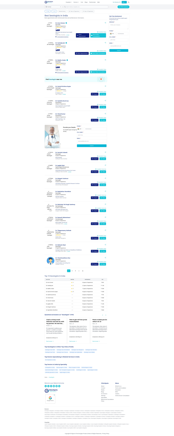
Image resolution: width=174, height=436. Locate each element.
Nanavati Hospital (59, 196)
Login (123, 2)
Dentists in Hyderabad (94, 412)
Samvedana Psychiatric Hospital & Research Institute (67, 183)
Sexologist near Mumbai (91, 349)
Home (47, 377)
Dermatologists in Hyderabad (107, 414)
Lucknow (60, 53)
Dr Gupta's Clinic (59, 92)
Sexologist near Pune (50, 352)
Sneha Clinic (58, 237)
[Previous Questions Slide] (102, 315)
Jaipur (60, 107)
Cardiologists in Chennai (100, 416)
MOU (116, 392)
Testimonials (92, 2)
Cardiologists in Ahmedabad (119, 414)
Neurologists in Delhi (117, 418)
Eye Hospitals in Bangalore (82, 427)
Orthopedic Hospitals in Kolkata (62, 426)
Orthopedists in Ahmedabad (59, 412)
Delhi (58, 70)
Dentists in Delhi (69, 412)
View (103, 94)
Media (102, 390)
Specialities (104, 397)
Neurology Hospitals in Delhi (87, 426)
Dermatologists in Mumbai (86, 414)
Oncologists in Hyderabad (69, 410)
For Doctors (104, 393)
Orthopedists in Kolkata (49, 412)
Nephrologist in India (65, 372)
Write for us (118, 386)
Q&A (98, 2)
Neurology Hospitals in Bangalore (113, 426)
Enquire (96, 94)
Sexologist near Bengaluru (78, 349)
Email (79, 138)
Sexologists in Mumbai (110, 416)
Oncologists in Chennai (79, 410)
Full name (80, 132)
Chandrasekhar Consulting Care (62, 263)
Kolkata (58, 94)
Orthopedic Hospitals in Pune (122, 424)
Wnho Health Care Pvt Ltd (61, 222)
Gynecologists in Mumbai (116, 412)
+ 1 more (67, 34)
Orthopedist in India (50, 367)
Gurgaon (62, 210)
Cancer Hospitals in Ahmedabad (97, 424)
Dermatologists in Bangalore (74, 414)
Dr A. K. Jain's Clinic (59, 52)
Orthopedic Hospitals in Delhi (50, 426)
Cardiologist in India (81, 370)
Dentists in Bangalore (77, 412)
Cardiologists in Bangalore (50, 416)
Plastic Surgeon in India (74, 367)
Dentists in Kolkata (85, 412)
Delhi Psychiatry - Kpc (60, 119)
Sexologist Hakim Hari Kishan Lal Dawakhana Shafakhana (68, 250)
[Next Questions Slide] (105, 315)
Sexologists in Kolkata (120, 416)
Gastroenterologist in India (51, 370)
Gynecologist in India (92, 370)
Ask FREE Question (123, 7)
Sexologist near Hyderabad (76, 352)
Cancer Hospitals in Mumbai (50, 424)
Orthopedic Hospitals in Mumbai (110, 424)
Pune (59, 223)
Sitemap (103, 395)
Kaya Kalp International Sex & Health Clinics (63, 33)
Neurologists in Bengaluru (96, 418)
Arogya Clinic (58, 69)
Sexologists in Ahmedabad (67, 418)
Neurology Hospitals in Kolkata (50, 427)
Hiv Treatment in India (50, 359)
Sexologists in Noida (48, 418)
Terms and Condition (120, 388)
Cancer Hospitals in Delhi (61, 424)
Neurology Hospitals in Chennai (100, 426)
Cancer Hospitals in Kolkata (85, 424)
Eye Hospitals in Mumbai (61, 427)
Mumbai (60, 34)
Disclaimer (118, 390)
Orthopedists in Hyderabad (90, 410)
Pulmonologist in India (87, 367)
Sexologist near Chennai (62, 352)
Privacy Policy (105, 433)
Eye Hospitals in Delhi (71, 427)
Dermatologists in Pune (96, 414)
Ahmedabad (61, 184)
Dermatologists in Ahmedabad (62, 414)
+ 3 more (64, 94)
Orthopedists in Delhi (119, 410)
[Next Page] (79, 270)
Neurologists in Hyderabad (107, 418)
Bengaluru (60, 238)
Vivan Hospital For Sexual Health (62, 105)
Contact (103, 388)
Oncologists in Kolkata (59, 410)
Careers (117, 393)
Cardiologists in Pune (70, 416)
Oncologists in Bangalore (49, 410)
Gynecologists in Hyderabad (50, 414)
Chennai (59, 264)
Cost (82, 2)
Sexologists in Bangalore (77, 418)
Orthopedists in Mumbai (109, 410)
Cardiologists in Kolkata (79, 416)
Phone (79, 126)
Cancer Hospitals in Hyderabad (73, 424)
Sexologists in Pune (86, 418)
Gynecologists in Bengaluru (105, 412)
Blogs (86, 2)
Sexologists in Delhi (57, 418)
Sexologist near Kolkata (89, 352)
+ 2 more (69, 171)
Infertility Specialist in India (51, 372)
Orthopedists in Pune (100, 410)
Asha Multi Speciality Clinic (61, 209)
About (102, 386)
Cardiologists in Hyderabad (90, 416)
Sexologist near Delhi (50, 349)
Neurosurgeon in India (61, 367)
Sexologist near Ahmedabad (63, 349)
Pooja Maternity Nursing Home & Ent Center (65, 170)
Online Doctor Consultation (122, 395)
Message (112, 22)
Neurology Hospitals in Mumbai (75, 426)
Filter (48, 11)
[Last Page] (83, 270)
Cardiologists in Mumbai (60, 416)
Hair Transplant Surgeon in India (66, 370)
